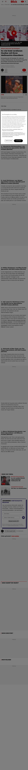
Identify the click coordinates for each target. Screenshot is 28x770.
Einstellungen (9, 140)
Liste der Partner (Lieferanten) (7, 136)
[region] (14, 127)
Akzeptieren (18, 140)
